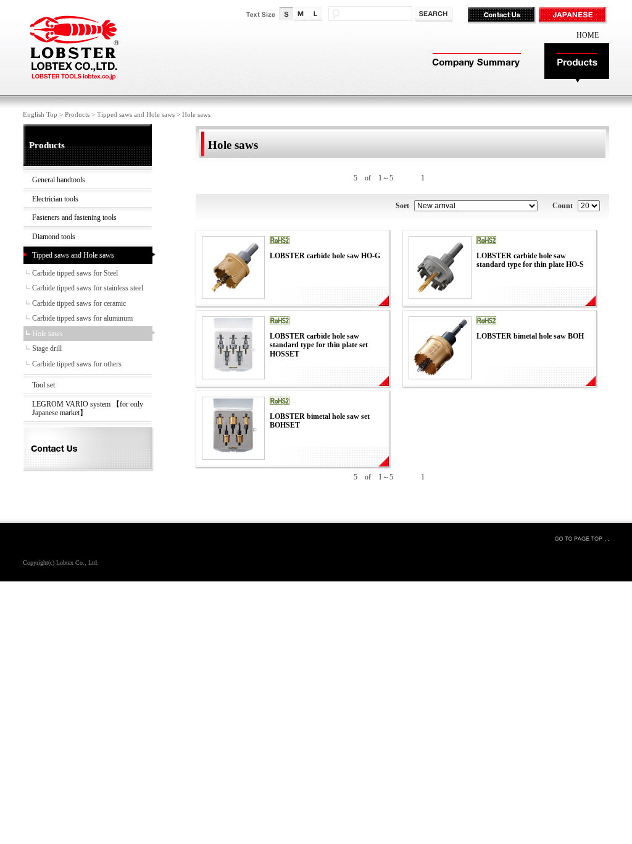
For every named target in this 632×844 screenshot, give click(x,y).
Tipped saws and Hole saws (136, 114)
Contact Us (502, 15)
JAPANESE (573, 15)
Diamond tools (53, 236)
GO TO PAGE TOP (581, 538)
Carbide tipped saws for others (77, 364)
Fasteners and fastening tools (74, 217)
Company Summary (475, 63)
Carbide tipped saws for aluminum (82, 318)
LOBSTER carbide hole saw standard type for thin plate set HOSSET (319, 345)
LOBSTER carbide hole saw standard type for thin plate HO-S (530, 260)
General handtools (58, 179)
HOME (587, 35)
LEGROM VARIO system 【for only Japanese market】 (87, 409)
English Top (40, 114)
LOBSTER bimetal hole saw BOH (530, 336)
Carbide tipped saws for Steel (75, 273)
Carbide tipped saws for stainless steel (87, 288)
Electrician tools (55, 199)
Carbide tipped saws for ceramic (79, 303)
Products (576, 63)
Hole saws (47, 333)
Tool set (43, 385)
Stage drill (47, 348)
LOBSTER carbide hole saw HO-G (325, 255)
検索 (435, 14)
